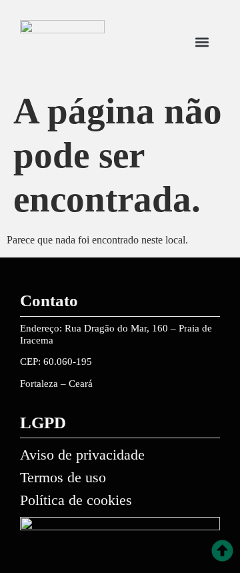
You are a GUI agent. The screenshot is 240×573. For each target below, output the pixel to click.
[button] (202, 42)
